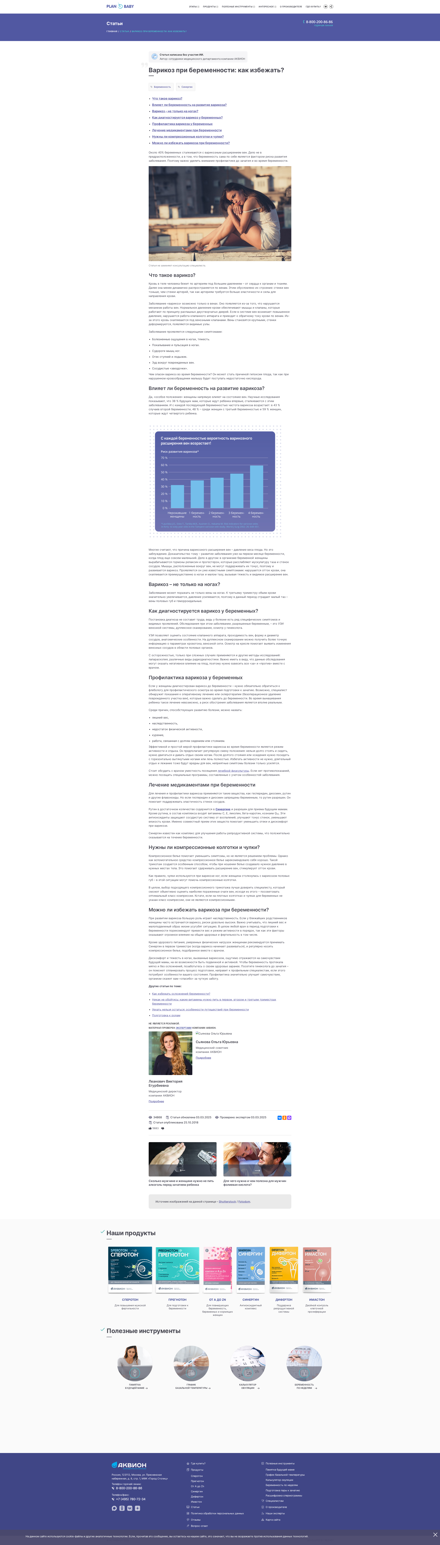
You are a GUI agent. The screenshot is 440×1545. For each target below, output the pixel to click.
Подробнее (156, 1101)
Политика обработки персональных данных (217, 1513)
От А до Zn (197, 1486)
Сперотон (197, 1475)
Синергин (187, 86)
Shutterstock (227, 1201)
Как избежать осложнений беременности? (181, 993)
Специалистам (275, 1500)
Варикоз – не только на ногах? (175, 111)
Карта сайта (273, 1519)
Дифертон (197, 1496)
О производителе (291, 6)
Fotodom (244, 1201)
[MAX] (289, 1118)
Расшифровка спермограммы (284, 1495)
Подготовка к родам (166, 1015)
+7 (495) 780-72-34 (131, 1499)
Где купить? (313, 6)
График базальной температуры (285, 1474)
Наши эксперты (275, 1513)
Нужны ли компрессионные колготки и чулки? (188, 136)
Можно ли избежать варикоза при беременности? (191, 143)
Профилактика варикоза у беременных (182, 124)
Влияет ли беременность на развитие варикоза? (189, 105)
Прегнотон (197, 1481)
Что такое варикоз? (167, 98)
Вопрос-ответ (199, 1525)
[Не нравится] (162, 1128)
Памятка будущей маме (280, 1469)
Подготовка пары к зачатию (283, 1490)
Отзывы (196, 1519)
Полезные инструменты (237, 6)
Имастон (196, 1501)
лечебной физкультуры (233, 770)
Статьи (195, 1507)
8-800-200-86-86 (129, 1488)
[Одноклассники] (284, 1118)
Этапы (193, 6)
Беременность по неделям (282, 1485)
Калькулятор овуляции (279, 1479)
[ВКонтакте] (280, 1118)
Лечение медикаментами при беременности (187, 130)
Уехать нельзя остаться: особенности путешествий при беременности (200, 1009)
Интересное (266, 6)
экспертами (184, 1028)
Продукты (209, 6)
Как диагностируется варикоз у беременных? (187, 117)
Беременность (162, 86)
